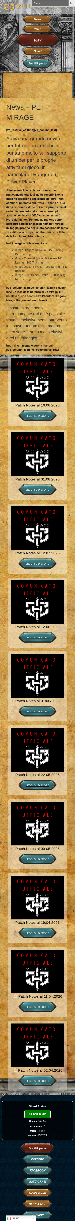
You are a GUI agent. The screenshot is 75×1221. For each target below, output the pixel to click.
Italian (15, 1217)
